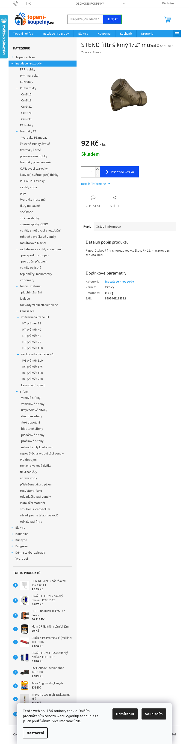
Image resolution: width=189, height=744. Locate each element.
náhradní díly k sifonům (37, 447)
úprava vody (28, 478)
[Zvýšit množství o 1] (97, 169)
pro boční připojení (34, 261)
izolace (25, 298)
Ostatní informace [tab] (108, 226)
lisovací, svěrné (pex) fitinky (39, 175)
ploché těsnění (31, 292)
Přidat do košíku (122, 172)
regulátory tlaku (31, 490)
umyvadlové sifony (34, 410)
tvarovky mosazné (33, 199)
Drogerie (21, 546)
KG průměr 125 (32, 367)
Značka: (91, 52)
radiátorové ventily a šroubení (41, 249)
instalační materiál (32, 503)
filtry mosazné (30, 206)
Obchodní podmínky (90, 4)
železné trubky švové (35, 144)
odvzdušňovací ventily (35, 496)
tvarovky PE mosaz (34, 137)
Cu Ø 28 (26, 113)
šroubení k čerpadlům (35, 509)
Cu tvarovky (28, 88)
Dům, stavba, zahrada (30, 552)
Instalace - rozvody (28, 63)
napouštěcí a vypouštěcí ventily (42, 453)
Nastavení (35, 732)
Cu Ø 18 (26, 100)
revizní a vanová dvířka (35, 465)
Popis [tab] (87, 226)
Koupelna (21, 534)
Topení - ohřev (25, 57)
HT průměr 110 (32, 348)
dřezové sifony (31, 416)
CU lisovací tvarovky (34, 168)
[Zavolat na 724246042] (20, 3)
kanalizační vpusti (33, 385)
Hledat (112, 19)
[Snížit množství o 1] (97, 174)
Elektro (20, 527)
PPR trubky (27, 69)
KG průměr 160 (32, 373)
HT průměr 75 (31, 342)
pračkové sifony (32, 441)
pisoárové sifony (32, 435)
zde (78, 721)
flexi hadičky (28, 472)
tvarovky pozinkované (35, 162)
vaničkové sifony (32, 404)
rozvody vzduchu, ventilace (39, 305)
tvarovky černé (30, 150)
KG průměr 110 (32, 360)
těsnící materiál (30, 286)
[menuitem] (23, 33)
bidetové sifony (32, 429)
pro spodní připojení (35, 255)
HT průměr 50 (31, 336)
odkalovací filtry (31, 521)
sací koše (26, 212)
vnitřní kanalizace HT (35, 317)
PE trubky (26, 125)
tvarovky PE (28, 131)
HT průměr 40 (31, 329)
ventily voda (28, 187)
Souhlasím (154, 714)
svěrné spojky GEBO (34, 224)
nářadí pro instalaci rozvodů (39, 515)
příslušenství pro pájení (36, 484)
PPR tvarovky (29, 75)
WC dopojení (28, 459)
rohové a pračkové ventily (38, 237)
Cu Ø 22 (26, 106)
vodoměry (27, 280)
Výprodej (21, 558)
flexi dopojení (30, 422)
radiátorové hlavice (33, 243)
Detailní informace (93, 184)
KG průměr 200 (32, 379)
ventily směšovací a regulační (40, 230)
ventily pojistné (30, 267)
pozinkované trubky (33, 156)
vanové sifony (31, 398)
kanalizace (27, 311)
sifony (24, 391)
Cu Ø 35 (26, 119)
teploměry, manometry (36, 274)
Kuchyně (21, 540)
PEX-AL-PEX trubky (32, 181)
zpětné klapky (30, 218)
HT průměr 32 (31, 323)
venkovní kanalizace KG (37, 354)
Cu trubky (26, 82)
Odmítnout (125, 714)
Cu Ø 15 (26, 94)
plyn (23, 193)
